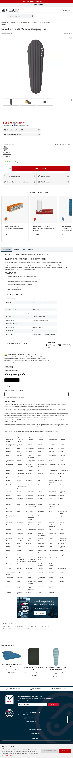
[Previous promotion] (13, 5)
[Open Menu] (3, 16)
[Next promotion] (59, 5)
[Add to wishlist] (70, 38)
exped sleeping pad (18, 626)
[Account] (63, 10)
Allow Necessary (50, 751)
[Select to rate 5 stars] (23, 375)
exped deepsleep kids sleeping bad (33, 628)
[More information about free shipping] (34, 176)
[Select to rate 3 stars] (15, 375)
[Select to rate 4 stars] (19, 375)
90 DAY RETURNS (36, 4)
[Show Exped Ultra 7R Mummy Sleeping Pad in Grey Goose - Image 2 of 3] (28, 102)
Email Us (31, 721)
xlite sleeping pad (31, 626)
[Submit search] (32, 16)
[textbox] (36, 394)
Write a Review (12, 380)
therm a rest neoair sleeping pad (12, 628)
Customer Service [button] (35, 729)
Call (31, 718)
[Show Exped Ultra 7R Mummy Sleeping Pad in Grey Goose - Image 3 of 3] (45, 102)
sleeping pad (6, 626)
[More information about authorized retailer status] (39, 134)
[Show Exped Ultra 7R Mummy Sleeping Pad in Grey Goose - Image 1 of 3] (11, 102)
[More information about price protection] (68, 182)
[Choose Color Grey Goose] (5, 148)
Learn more (27, 397)
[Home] (10, 10)
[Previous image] (1, 99)
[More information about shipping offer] (39, 130)
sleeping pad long (44, 626)
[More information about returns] (68, 176)
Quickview (11, 672)
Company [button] (35, 738)
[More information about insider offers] (34, 182)
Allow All (65, 751)
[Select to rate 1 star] (6, 375)
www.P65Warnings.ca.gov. (11, 362)
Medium (7, 156)
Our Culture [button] (35, 734)
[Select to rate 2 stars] (11, 375)
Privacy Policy (9, 755)
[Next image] (72, 99)
